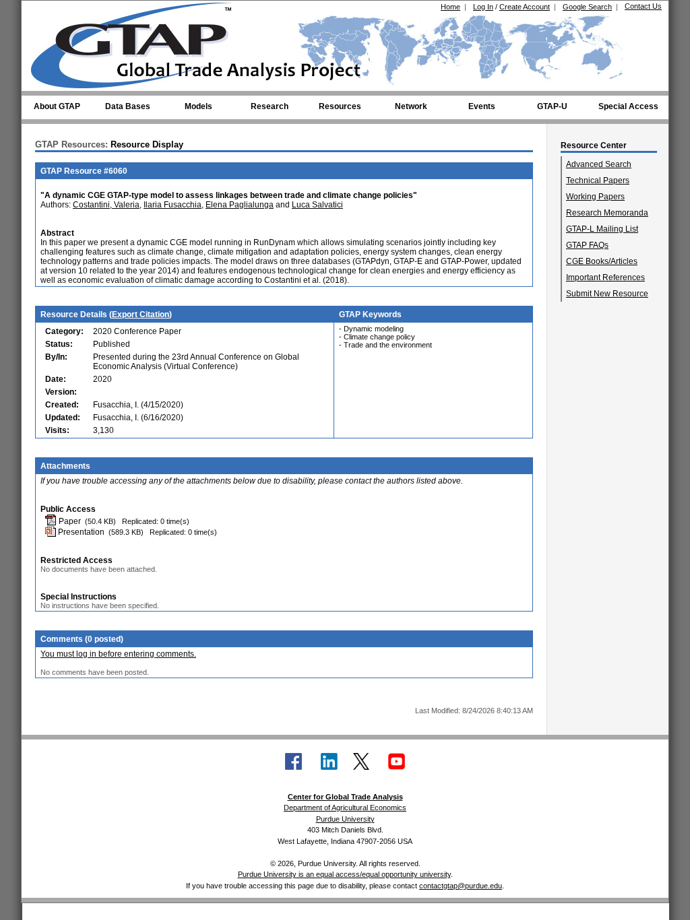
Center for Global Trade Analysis (345, 797)
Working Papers (595, 196)
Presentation (80, 532)
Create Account (524, 7)
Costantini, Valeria (106, 204)
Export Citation (140, 314)
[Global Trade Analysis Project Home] (139, 42)
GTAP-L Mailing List (602, 229)
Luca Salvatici (317, 204)
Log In (483, 7)
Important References (605, 277)
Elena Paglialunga (240, 204)
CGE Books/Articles (601, 261)
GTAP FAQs (587, 245)
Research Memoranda (607, 213)
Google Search (587, 7)
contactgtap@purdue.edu (460, 886)
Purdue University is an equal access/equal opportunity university (344, 874)
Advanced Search (598, 164)
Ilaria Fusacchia (172, 204)
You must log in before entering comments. (118, 654)
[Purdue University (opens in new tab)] (52, 12)
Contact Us (643, 6)
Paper (69, 521)
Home (450, 7)
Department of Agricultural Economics (345, 807)
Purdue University (345, 819)
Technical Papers (597, 180)
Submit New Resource (607, 293)
